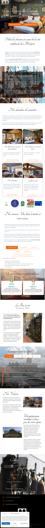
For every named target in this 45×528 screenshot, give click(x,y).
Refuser (14, 523)
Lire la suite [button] (11, 293)
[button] (27, 513)
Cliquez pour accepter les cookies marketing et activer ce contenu (33, 402)
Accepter (6, 523)
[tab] (12, 247)
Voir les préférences (24, 523)
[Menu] (42, 2)
